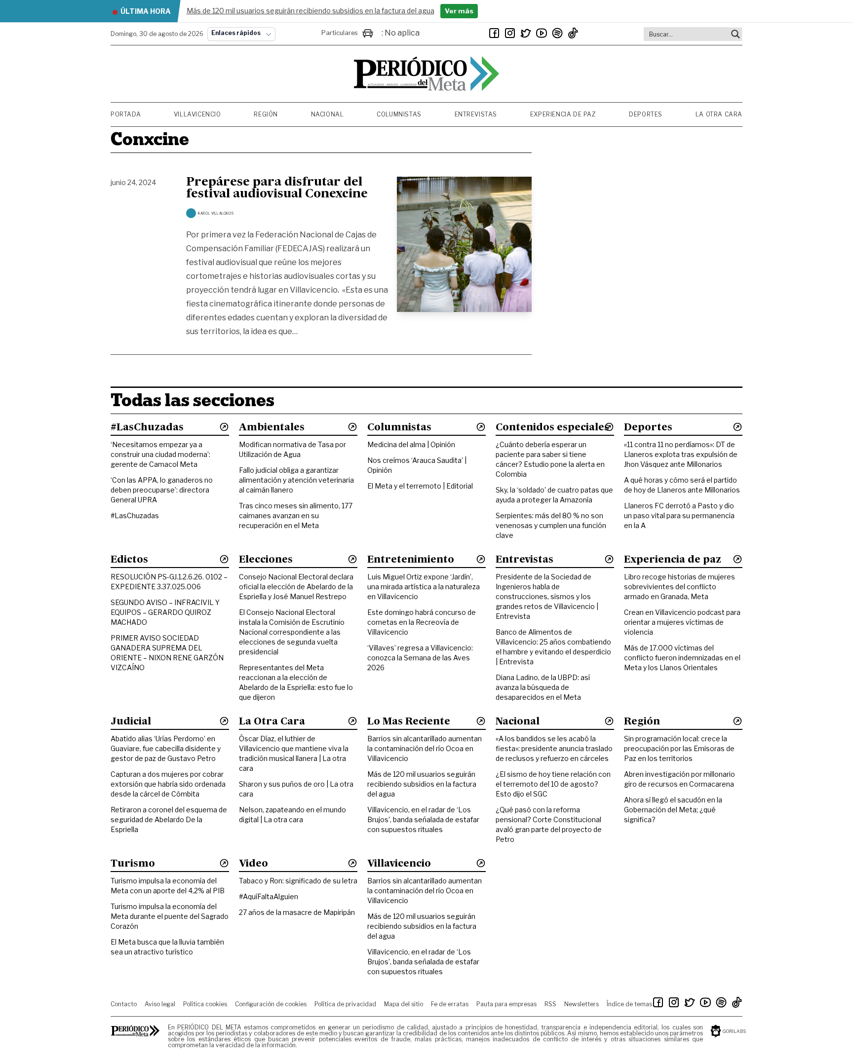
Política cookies (205, 1004)
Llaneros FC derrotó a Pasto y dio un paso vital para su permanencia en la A (679, 515)
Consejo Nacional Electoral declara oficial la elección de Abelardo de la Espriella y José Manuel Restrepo (296, 586)
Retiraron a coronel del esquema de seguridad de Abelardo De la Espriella (169, 819)
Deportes (645, 114)
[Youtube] (541, 33)
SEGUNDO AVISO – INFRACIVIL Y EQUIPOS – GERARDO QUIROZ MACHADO (165, 612)
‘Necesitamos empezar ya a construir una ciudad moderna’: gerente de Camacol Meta (160, 454)
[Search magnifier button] (735, 34)
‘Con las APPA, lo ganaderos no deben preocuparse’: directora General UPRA (162, 490)
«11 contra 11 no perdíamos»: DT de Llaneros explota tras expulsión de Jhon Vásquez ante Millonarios (680, 454)
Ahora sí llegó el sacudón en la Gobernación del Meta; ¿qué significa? (673, 810)
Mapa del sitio (403, 1004)
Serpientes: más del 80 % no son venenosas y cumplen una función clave (551, 525)
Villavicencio (197, 114)
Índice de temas (629, 1004)
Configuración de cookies (271, 1004)
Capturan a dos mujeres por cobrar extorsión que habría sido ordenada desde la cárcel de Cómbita (168, 784)
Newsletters (581, 1004)
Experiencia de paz (563, 114)
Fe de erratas (449, 1004)
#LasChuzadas (135, 515)
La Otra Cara (719, 114)
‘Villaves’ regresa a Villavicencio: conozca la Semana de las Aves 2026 (420, 658)
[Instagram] (510, 33)
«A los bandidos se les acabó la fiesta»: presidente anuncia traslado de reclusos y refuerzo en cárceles (554, 748)
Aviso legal (160, 1004)
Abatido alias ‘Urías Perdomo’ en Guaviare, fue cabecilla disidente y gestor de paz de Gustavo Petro (166, 748)
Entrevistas (476, 114)
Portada (126, 114)
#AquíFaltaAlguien (268, 896)
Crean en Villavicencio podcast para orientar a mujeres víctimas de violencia (682, 622)
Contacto (124, 1004)
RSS (550, 1004)
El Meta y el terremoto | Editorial (420, 486)
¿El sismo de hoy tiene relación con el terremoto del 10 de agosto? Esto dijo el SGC (553, 784)
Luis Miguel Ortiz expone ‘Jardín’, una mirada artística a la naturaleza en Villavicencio (423, 586)
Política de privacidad (345, 1004)
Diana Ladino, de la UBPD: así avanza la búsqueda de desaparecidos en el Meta (543, 687)
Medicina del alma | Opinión (411, 444)
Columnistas (399, 114)
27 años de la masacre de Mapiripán (297, 912)
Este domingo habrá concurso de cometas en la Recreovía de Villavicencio (421, 622)
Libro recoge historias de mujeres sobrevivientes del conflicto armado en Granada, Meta (679, 586)
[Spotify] (557, 33)
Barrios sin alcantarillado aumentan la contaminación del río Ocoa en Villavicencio (424, 748)
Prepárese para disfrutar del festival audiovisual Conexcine (277, 188)
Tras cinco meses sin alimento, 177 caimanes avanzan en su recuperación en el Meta (295, 515)
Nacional (327, 114)
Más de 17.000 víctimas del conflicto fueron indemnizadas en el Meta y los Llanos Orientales (682, 658)
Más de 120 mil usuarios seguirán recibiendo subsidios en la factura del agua (421, 784)
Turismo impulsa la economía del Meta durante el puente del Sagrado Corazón (170, 916)
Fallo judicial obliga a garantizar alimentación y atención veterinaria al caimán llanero (296, 480)
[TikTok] (573, 33)
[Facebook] (494, 33)
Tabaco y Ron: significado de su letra (298, 880)
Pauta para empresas (506, 1004)
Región (266, 114)
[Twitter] (526, 33)
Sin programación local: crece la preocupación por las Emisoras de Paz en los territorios (679, 748)
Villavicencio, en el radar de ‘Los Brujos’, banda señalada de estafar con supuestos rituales (423, 819)
